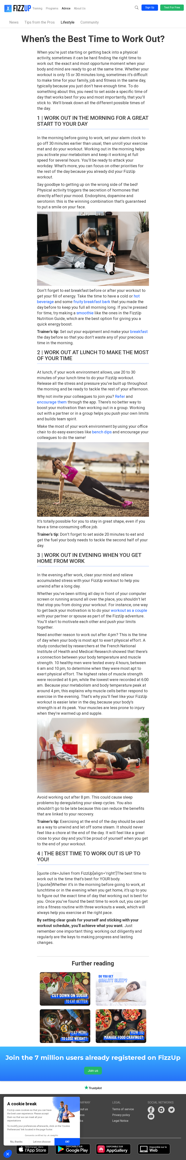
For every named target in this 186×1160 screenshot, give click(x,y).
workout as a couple (129, 610)
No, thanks (16, 1141)
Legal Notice (120, 1120)
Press (80, 1115)
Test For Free (172, 7)
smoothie (85, 313)
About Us (80, 8)
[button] (136, 8)
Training (37, 8)
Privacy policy (121, 1115)
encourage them (52, 402)
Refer (120, 396)
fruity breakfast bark (91, 301)
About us (82, 1109)
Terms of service (123, 1109)
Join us (93, 1070)
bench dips (102, 432)
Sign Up (149, 7)
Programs (52, 8)
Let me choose (41, 1141)
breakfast (139, 331)
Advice (66, 8)
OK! (67, 1141)
